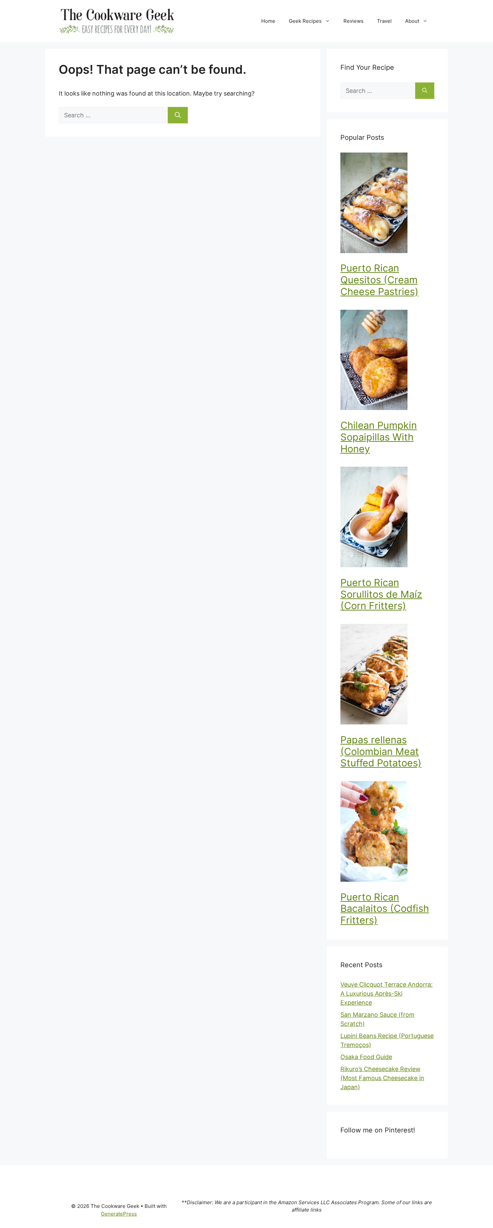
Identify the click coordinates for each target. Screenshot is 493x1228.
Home (268, 21)
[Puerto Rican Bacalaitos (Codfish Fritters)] (387, 832)
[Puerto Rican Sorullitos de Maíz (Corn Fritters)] (387, 518)
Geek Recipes (305, 21)
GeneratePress (119, 1214)
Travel (384, 21)
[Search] (178, 115)
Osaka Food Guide (366, 1056)
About (412, 21)
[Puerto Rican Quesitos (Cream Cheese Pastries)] (387, 204)
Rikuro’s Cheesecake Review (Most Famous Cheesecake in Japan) (382, 1078)
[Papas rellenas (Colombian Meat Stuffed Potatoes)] (387, 675)
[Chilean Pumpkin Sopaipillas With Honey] (387, 361)
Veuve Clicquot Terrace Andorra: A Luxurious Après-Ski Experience (386, 993)
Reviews (353, 21)
